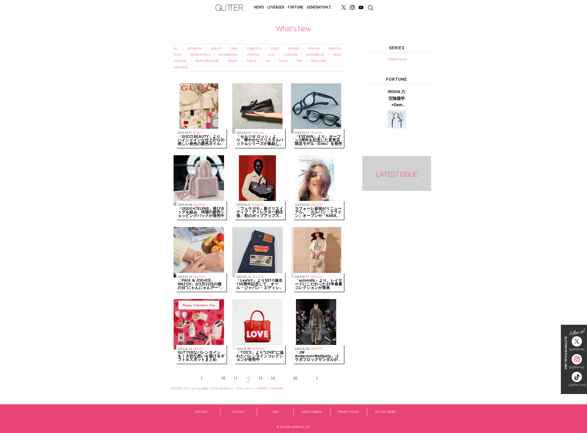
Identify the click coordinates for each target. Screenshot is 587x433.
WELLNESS (181, 67)
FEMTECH (334, 49)
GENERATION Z (319, 7)
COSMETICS (253, 49)
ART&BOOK (194, 49)
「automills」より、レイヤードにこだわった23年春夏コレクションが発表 (318, 284)
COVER (274, 49)
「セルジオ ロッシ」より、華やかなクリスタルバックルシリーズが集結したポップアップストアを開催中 (259, 140)
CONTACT (238, 412)
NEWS (259, 7)
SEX (267, 61)
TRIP (299, 61)
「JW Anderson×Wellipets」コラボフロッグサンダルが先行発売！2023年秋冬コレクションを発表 (318, 356)
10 (223, 378)
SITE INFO (201, 412)
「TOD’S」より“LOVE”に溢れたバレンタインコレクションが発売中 (260, 356)
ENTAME (293, 49)
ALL (176, 49)
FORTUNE (295, 7)
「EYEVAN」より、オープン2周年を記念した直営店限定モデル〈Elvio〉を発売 (318, 140)
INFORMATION (228, 55)
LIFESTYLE (252, 55)
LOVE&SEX (275, 7)
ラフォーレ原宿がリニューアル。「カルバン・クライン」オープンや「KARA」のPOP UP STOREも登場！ (318, 212)
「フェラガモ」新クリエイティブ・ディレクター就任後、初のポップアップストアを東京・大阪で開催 (259, 212)
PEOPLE (233, 61)
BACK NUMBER (312, 412)
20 (295, 378)
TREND (283, 61)
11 (235, 378)
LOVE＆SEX (290, 55)
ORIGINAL (180, 61)
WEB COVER (319, 61)
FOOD (177, 55)
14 (273, 378)
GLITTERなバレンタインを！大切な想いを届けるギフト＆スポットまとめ (201, 356)
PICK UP (251, 61)
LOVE (271, 55)
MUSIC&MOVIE (315, 55)
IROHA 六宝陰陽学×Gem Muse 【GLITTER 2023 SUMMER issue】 (396, 98)
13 (260, 378)
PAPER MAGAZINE (207, 61)
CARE (234, 49)
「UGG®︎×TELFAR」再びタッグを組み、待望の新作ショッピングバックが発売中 (201, 212)
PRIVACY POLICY (348, 412)
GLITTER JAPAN (385, 412)
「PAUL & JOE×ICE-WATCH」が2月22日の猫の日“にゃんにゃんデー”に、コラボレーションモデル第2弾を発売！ (201, 284)
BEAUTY (216, 49)
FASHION (313, 49)
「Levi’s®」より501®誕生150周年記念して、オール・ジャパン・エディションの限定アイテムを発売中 (259, 284)
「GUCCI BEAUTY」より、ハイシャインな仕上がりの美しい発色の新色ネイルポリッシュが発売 (201, 140)
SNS (275, 412)
